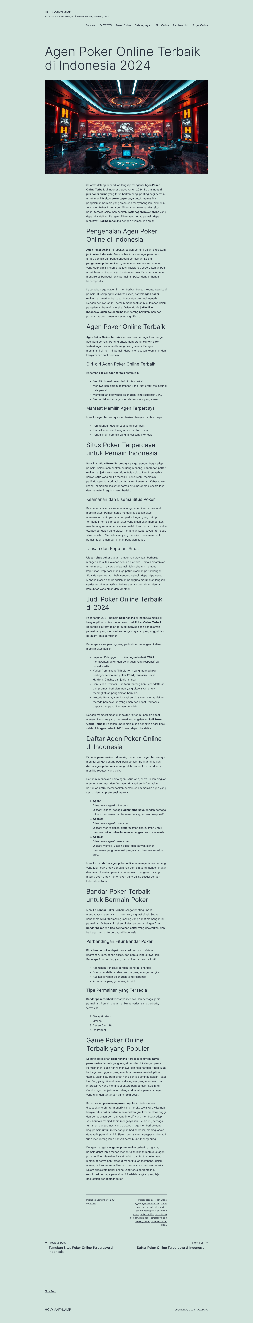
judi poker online (158, 1207)
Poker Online (123, 25)
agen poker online (150, 1203)
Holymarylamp (58, 12)
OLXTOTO (106, 25)
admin (92, 1203)
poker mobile (147, 1214)
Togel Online (200, 25)
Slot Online (162, 25)
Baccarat (91, 25)
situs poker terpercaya (150, 1217)
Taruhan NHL (181, 25)
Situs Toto (50, 1291)
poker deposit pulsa (146, 1210)
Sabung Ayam (143, 25)
